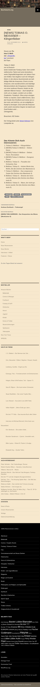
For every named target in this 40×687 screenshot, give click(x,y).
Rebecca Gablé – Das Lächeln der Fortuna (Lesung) (17, 484)
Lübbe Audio (15, 638)
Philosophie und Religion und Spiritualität (13, 584)
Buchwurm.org (7, 10)
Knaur (27, 636)
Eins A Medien (26, 627)
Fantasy (17, 194)
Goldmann (6, 632)
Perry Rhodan (30, 639)
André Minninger (5, 622)
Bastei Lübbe (15, 621)
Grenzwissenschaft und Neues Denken (13, 553)
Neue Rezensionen (7, 245)
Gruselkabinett (16, 633)
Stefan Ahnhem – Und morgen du (11, 486)
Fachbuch (6, 300)
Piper (7, 196)
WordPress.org (5, 668)
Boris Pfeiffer (35, 622)
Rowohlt (20, 641)
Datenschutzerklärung (7, 517)
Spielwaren (6, 328)
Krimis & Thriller (7, 321)
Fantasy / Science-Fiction (9, 546)
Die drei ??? (24, 624)
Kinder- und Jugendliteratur (9, 571)
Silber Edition (4, 643)
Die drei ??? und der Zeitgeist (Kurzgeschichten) (16, 477)
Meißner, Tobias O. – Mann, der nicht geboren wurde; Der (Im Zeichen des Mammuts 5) (20, 185)
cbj (1, 624)
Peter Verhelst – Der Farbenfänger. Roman (14, 464)
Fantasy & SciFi (7, 303)
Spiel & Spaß (5, 598)
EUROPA (4, 629)
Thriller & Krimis (6, 605)
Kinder (5, 317)
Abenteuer (4, 536)
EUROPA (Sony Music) (16, 629)
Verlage (3, 513)
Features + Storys (6, 256)
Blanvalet (27, 621)
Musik (3, 581)
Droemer (14, 627)
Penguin (23, 638)
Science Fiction (28, 641)
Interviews (4, 567)
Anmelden (4, 657)
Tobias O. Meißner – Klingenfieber (18, 145)
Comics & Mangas (8, 296)
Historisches (4, 557)
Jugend (5, 314)
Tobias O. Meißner (17, 196)
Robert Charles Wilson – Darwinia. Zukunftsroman (16, 467)
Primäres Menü (37, 10)
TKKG (2, 645)
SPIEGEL (4, 338)
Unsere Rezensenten (7, 510)
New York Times (6, 335)
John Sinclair (13, 636)
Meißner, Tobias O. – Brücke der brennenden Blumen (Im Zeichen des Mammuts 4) (20, 178)
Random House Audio (12, 641)
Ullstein (12, 645)
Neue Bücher (5, 249)
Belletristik (6, 293)
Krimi (2, 638)
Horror (5, 310)
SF (36, 641)
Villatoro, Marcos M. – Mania (10, 469)
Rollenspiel (4, 588)
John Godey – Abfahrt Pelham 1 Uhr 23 (13, 494)
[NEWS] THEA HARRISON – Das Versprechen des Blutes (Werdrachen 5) (19, 214)
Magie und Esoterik (7, 578)
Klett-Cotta (20, 636)
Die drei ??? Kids (6, 627)
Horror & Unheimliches (8, 560)
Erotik (33, 627)
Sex (33, 641)
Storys (3, 602)
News (9, 30)
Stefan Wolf (11, 643)
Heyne (24, 632)
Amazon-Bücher (6, 289)
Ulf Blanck (7, 645)
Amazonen (9, 194)
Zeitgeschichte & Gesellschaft (10, 609)
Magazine (4, 574)
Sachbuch (4, 591)
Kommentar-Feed (6, 664)
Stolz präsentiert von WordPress (22, 684)
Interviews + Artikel (6, 252)
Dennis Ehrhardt (7, 624)
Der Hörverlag (16, 624)
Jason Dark (4, 636)
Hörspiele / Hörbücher (7, 564)
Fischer (35, 629)
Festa (29, 629)
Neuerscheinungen (8, 324)
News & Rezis (5, 506)
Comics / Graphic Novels (8, 543)
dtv (19, 626)
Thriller (17, 643)
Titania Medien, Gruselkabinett (29, 643)
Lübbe (6, 638)
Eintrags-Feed (5, 661)
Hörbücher (6, 307)
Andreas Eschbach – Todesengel (12, 206)
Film (2, 550)
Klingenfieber (26, 194)
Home (3, 242)
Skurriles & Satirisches (8, 595)
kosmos (34, 636)
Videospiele (6, 331)
